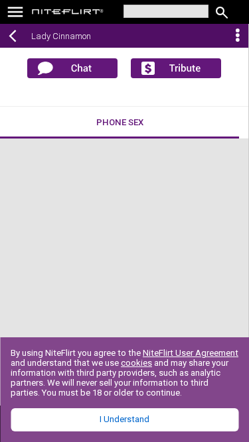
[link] (68, 13)
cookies (136, 363)
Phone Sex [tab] (119, 122)
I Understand (124, 419)
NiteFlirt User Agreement (190, 353)
